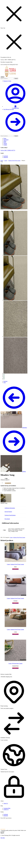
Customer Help (6, 808)
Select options (15, 569)
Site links (3, 837)
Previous (5, 381)
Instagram (5, 157)
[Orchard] (15, 585)
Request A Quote (7, 81)
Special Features (8, 511)
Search (16, 78)
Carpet (5, 160)
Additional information (10, 508)
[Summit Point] (15, 650)
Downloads (7, 518)
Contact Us (6, 809)
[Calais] (15, 618)
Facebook (5, 156)
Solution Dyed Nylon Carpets (14, 160)
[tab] (15, 508)
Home (2, 160)
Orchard (15, 600)
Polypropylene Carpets (17, 663)
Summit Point (15, 665)
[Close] (1, 493)
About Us (5, 803)
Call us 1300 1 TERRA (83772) (8, 150)
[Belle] (15, 552)
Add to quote (8, 483)
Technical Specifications (10, 515)
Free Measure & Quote (8, 109)
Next (4, 382)
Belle (15, 566)
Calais (15, 631)
